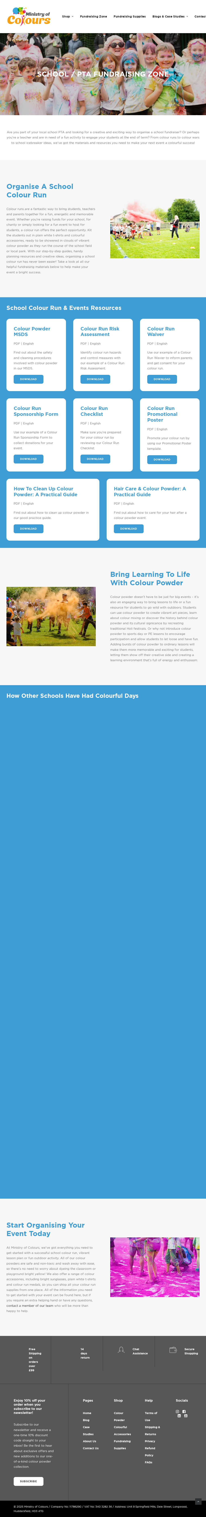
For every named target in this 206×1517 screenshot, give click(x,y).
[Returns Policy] (77, 1360)
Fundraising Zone (93, 16)
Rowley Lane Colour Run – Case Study (44, 928)
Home (87, 1413)
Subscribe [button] (28, 1481)
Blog (86, 1420)
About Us (89, 1441)
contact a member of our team (29, 1306)
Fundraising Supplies (130, 16)
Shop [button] (66, 16)
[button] (103, 747)
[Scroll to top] (198, 1501)
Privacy (150, 1441)
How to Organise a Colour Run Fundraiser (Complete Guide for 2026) (76, 805)
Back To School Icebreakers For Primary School (54, 1051)
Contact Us (91, 1448)
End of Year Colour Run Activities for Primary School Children (68, 1181)
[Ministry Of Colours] (29, 16)
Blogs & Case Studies (168, 16)
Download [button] (28, 379)
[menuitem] (67, 16)
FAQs (148, 1462)
